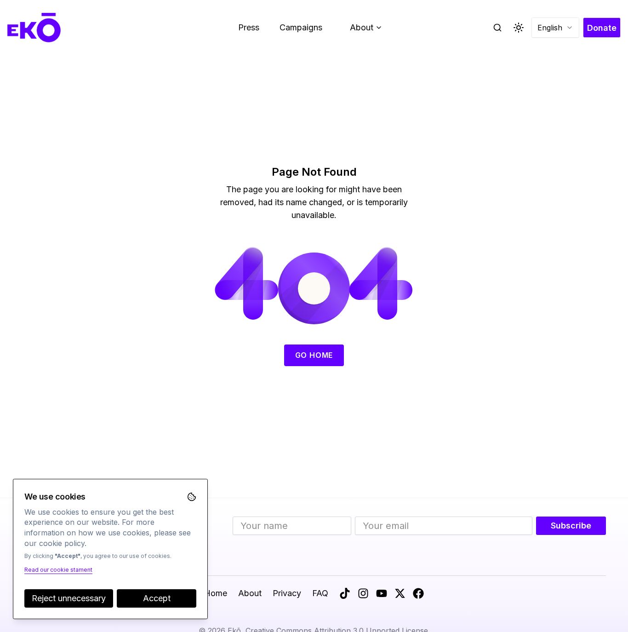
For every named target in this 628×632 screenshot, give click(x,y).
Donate (602, 28)
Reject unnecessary (69, 598)
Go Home (314, 355)
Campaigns (301, 27)
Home (215, 593)
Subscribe (571, 525)
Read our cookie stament (58, 569)
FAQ (320, 593)
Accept (157, 598)
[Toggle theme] (518, 27)
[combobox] (555, 27)
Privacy (287, 593)
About (369, 30)
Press (248, 27)
